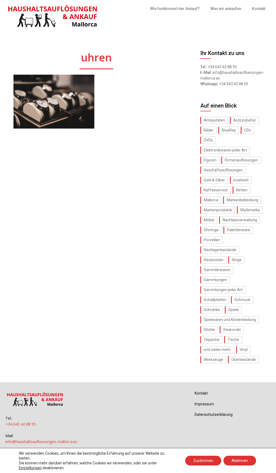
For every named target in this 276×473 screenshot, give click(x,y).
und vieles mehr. (217, 349)
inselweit (241, 180)
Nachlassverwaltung (240, 220)
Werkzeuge (213, 359)
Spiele (233, 310)
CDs (247, 130)
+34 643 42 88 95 (222, 67)
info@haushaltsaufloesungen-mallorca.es (41, 441)
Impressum (204, 404)
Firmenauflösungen (241, 160)
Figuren (210, 160)
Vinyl (244, 349)
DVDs (208, 140)
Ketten (241, 190)
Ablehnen (240, 460)
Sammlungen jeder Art (223, 290)
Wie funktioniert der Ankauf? (175, 8)
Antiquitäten (214, 120)
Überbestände (244, 359)
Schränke (212, 310)
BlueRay (229, 130)
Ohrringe (211, 230)
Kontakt (258, 8)
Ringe (237, 260)
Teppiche (211, 339)
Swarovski (232, 329)
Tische (233, 339)
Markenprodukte (218, 210)
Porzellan (212, 240)
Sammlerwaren (217, 270)
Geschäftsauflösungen (223, 170)
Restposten (213, 260)
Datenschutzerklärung (214, 414)
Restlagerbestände (220, 250)
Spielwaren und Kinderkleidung (230, 319)
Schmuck (242, 300)
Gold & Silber (214, 180)
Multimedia (250, 210)
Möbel (209, 220)
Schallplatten (215, 300)
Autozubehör (244, 120)
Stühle (209, 329)
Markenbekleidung (242, 200)
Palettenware (238, 230)
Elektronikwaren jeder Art (225, 150)
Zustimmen (203, 460)
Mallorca (211, 200)
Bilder (208, 130)
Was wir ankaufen (226, 8)
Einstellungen (30, 468)
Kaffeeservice (216, 190)
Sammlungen (215, 280)
